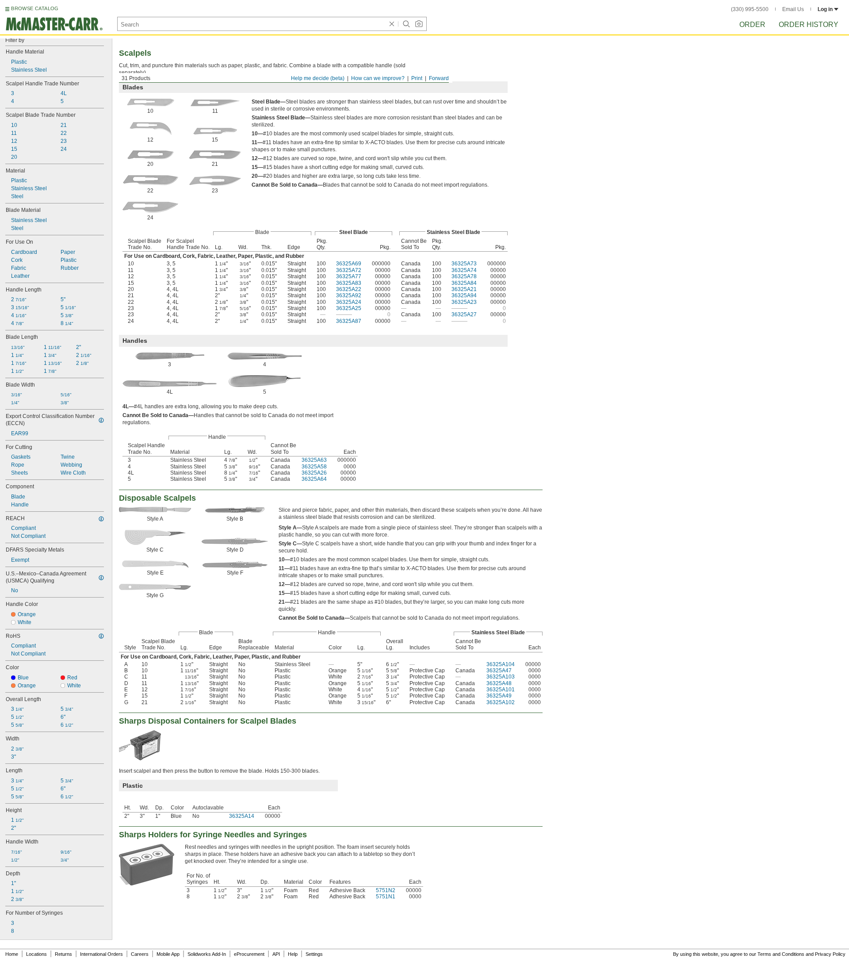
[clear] (391, 24)
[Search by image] (418, 23)
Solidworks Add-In (206, 954)
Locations (36, 954)
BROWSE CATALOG (34, 8)
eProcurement (249, 954)
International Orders (101, 954)
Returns (63, 954)
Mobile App (168, 954)
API (276, 954)
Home (11, 954)
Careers (140, 954)
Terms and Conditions (780, 954)
